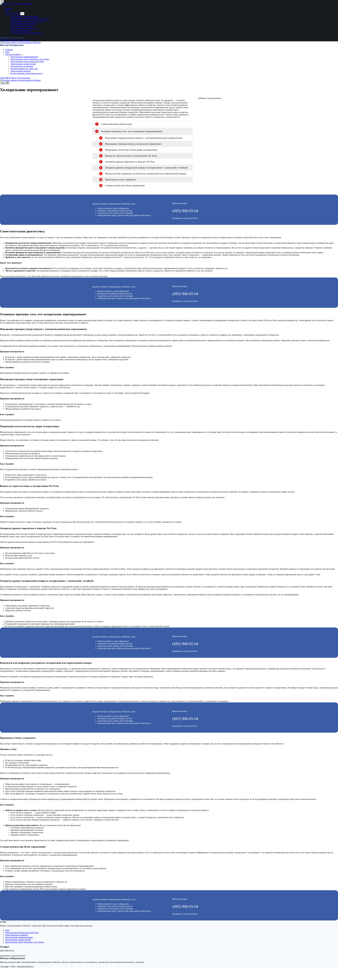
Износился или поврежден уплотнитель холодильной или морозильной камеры (145, 173)
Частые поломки (12, 54)
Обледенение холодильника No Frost (27, 61)
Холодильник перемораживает (24, 57)
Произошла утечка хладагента (120, 179)
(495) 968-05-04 (185, 211)
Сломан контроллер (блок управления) (125, 185)
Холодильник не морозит (22, 66)
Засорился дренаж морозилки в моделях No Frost (130, 161)
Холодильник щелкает (21, 71)
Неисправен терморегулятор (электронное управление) (133, 144)
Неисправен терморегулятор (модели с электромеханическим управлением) (143, 138)
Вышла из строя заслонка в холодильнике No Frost (131, 155)
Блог (7, 52)
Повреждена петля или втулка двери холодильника (131, 149)
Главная (8, 49)
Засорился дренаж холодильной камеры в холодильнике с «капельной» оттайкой (146, 167)
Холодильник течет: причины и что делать (30, 59)
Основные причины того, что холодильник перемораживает (131, 131)
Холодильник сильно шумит (23, 64)
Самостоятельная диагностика (116, 124)
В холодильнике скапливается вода (26, 73)
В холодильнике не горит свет (24, 68)
